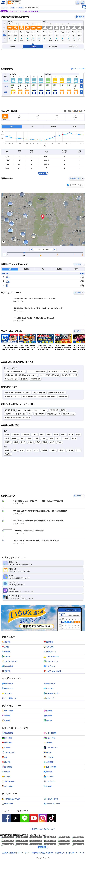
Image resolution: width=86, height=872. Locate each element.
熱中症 (6, 80)
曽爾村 (14, 450)
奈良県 (20, 7)
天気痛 (6, 86)
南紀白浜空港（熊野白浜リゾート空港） (17, 392)
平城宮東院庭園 (35, 379)
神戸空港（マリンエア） (12, 396)
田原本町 (66, 438)
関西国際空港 (63, 396)
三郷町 (29, 438)
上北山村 (70, 450)
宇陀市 (7, 438)
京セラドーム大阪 (68, 414)
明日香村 (8, 442)
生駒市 (63, 434)
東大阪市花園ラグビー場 (69, 375)
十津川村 (53, 450)
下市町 (59, 442)
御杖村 (22, 450)
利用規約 (12, 853)
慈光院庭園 (24, 379)
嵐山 (30, 414)
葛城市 (78, 434)
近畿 (12, 7)
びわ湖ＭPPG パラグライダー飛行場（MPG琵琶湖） (39, 396)
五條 (8, 282)
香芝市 (71, 434)
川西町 (51, 438)
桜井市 (49, 434)
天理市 (34, 434)
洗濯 (5, 92)
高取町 (74, 438)
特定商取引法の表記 (38, 853)
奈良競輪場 (73, 371)
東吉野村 (8, 454)
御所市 (56, 434)
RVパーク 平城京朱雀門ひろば (49, 375)
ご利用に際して (59, 853)
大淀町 (52, 442)
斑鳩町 (36, 438)
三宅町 (58, 438)
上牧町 (16, 442)
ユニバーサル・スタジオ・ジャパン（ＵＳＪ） (32, 410)
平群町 (22, 438)
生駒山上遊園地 (39, 414)
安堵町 (43, 438)
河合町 (37, 442)
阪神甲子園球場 (10, 410)
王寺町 (23, 442)
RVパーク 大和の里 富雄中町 (37, 371)
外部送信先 (49, 853)
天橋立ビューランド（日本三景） (15, 414)
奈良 (8, 277)
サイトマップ (80, 853)
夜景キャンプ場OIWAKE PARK (15, 371)
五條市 (7, 450)
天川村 (36, 450)
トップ (4, 7)
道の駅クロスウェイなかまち (58, 371)
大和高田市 (15, 434)
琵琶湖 (63, 410)
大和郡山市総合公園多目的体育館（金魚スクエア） (21, 375)
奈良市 (7, 434)
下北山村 (61, 450)
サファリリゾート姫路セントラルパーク (17, 417)
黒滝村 (29, 450)
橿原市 (42, 434)
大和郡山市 (25, 434)
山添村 (14, 438)
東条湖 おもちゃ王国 (53, 414)
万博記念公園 (54, 410)
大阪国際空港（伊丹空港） (56, 392)
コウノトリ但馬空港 (39, 392)
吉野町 (45, 442)
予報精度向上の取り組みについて (42, 829)
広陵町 (30, 442)
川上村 (78, 450)
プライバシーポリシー (23, 853)
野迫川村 (44, 450)
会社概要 (5, 853)
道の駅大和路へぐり (11, 379)
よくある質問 (70, 853)
